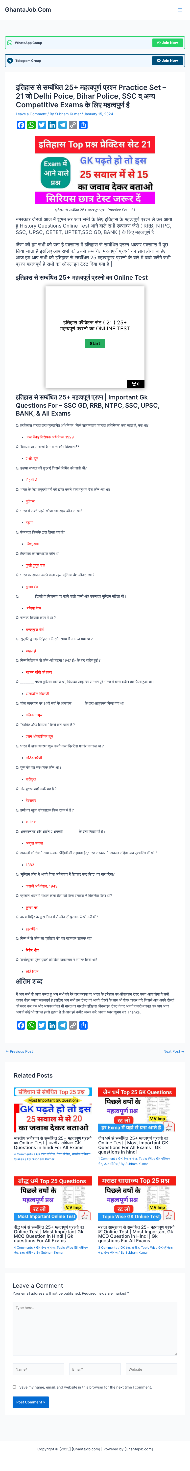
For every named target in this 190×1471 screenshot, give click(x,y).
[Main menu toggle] (180, 10)
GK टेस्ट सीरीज (45, 1154)
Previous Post (19, 1051)
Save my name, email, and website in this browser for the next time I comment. (85, 1387)
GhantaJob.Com (28, 9)
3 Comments (107, 1247)
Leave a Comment (31, 114)
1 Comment (106, 1159)
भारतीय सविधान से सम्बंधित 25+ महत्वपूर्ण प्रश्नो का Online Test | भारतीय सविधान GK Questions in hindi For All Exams (53, 1142)
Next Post (174, 1051)
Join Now (170, 42)
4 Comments (23, 1154)
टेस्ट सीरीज (63, 1154)
